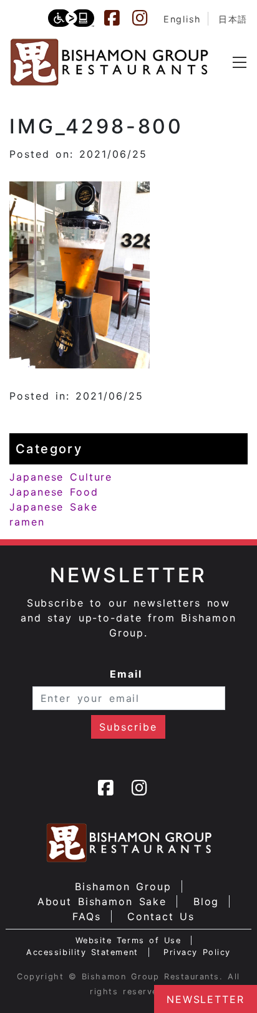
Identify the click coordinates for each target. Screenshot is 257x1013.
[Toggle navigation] (239, 62)
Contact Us (161, 916)
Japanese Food (54, 492)
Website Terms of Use (128, 940)
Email (126, 674)
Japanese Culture (60, 477)
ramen (27, 522)
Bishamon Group (123, 886)
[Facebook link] (118, 18)
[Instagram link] (146, 18)
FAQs (86, 916)
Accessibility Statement (82, 952)
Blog (206, 901)
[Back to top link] (15, 981)
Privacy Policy (197, 952)
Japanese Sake (53, 507)
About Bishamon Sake (102, 901)
